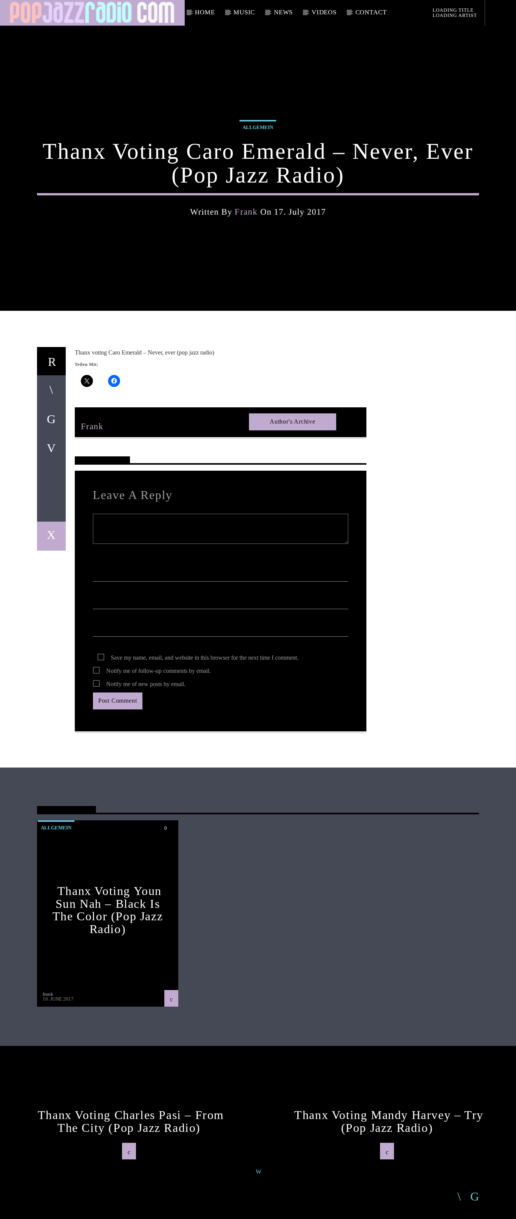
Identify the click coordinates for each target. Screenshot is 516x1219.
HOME (205, 12)
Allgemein (258, 127)
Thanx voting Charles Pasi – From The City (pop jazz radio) (131, 1121)
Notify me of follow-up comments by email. (158, 671)
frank (246, 211)
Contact (371, 12)
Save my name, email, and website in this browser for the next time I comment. (204, 657)
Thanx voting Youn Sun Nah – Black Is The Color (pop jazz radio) (108, 910)
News (283, 12)
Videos (324, 12)
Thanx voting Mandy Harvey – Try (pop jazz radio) (389, 1121)
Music (244, 12)
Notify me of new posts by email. (145, 684)
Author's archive (292, 421)
